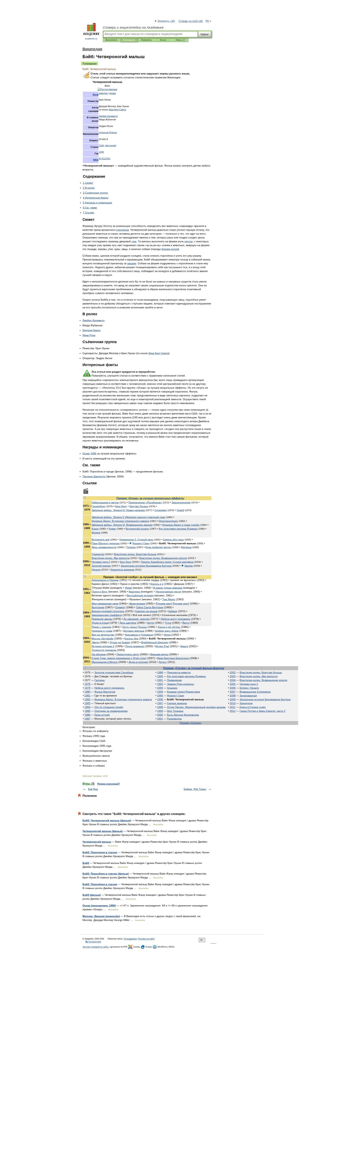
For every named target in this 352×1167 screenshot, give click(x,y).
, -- (119, 658)
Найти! (205, 34)
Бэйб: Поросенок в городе (99, 852)
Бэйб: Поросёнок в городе (99, 884)
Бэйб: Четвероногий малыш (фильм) (106, 820)
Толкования (128, 40)
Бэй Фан (93, 789)
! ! (172, 603)
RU (207, 21)
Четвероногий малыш (96, 841)
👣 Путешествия (93, 942)
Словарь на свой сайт (191, 21)
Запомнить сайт (166, 21)
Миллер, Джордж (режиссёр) (101, 916)
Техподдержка (130, 939)
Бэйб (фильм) (91, 894)
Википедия (111, 40)
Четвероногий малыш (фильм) (102, 831)
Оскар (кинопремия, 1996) (99, 905)
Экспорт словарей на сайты (95, 947)
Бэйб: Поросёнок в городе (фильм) (105, 873)
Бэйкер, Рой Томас (195, 789)
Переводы (146, 40)
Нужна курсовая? (108, 783)
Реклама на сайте (146, 939)
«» (150, 498)
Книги (163, 40)
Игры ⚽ (180, 40)
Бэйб (85, 862)
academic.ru (91, 38)
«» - (193, 668)
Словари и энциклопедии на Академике (133, 27)
